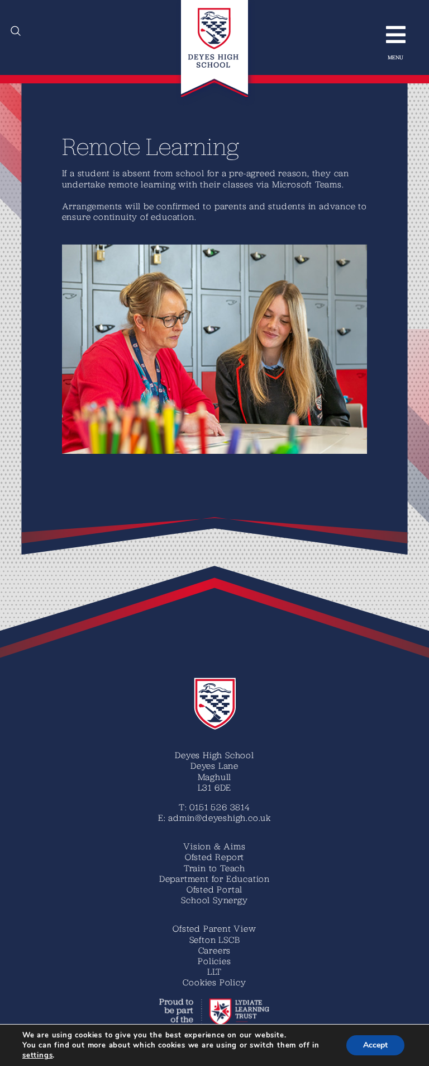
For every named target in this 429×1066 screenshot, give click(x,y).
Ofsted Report (214, 857)
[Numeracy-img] (215, 249)
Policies (214, 961)
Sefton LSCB (214, 939)
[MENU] (390, 35)
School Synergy (214, 900)
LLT (214, 971)
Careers (214, 950)
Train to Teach (214, 868)
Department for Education (214, 879)
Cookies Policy (214, 982)
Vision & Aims (214, 846)
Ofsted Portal (214, 889)
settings (37, 1055)
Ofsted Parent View (214, 928)
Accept (375, 1045)
